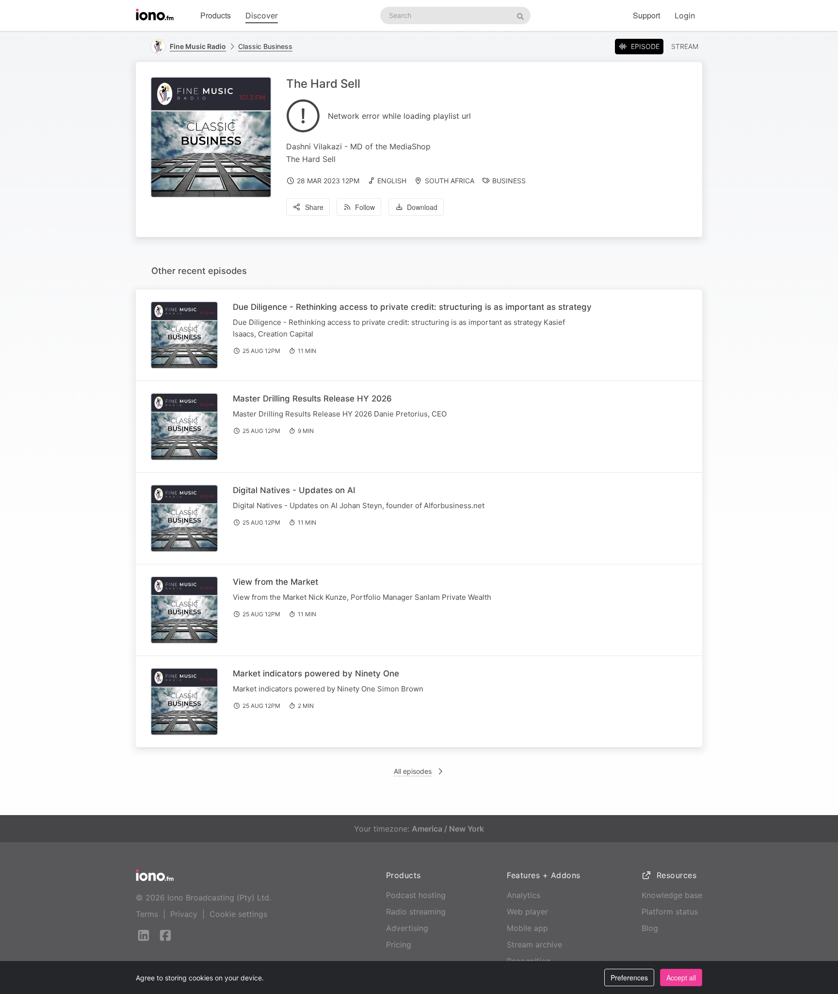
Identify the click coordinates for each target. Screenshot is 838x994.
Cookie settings (238, 914)
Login (685, 15)
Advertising (407, 928)
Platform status (670, 911)
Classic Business (265, 46)
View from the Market (275, 582)
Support (646, 15)
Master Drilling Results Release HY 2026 (312, 398)
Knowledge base (672, 895)
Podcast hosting (416, 895)
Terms (147, 914)
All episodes (413, 771)
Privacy (183, 914)
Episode (645, 46)
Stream (684, 46)
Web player (527, 911)
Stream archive (534, 944)
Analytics (523, 895)
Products (215, 15)
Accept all (681, 977)
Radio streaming (416, 911)
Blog (650, 928)
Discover (261, 15)
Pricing (398, 944)
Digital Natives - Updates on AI (294, 490)
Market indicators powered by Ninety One (316, 673)
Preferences (629, 977)
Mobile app (527, 928)
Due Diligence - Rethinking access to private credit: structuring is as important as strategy (412, 307)
